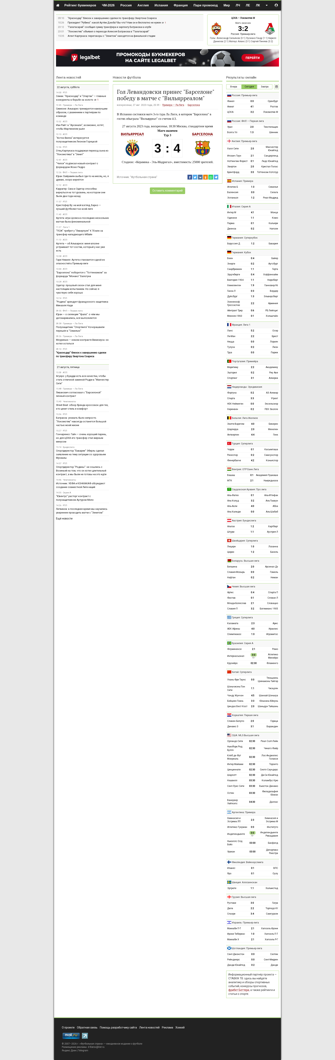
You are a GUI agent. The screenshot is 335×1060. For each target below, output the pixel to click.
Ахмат (230, 106)
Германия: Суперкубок (245, 237)
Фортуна (232, 392)
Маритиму (232, 367)
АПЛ (65, 121)
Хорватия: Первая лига (245, 715)
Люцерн (231, 546)
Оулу (275, 873)
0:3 (252, 291)
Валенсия (232, 192)
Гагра (275, 903)
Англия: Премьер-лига (244, 141)
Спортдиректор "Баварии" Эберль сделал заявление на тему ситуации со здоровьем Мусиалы (81, 454)
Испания (161, 5)
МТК (229, 480)
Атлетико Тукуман (237, 827)
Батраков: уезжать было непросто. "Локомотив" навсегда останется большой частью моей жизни (81, 421)
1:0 (252, 546)
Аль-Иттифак (271, 495)
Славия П (232, 608)
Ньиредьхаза (271, 480)
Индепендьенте (236, 834)
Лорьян (274, 341)
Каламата (232, 623)
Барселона (194, 105)
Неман (274, 577)
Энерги (231, 263)
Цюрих (230, 552)
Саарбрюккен (234, 269)
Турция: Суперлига (242, 443)
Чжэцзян (273, 688)
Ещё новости (64, 518)
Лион (275, 347)
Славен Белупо (235, 721)
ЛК (258, 5)
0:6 (252, 310)
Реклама (167, 1027)
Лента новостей (68, 77)
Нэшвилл (232, 780)
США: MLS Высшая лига (245, 735)
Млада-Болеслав (236, 603)
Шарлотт (232, 775)
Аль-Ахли (232, 506)
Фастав (231, 597)
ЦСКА (234, 18)
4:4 (252, 434)
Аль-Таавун (272, 500)
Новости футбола (127, 77)
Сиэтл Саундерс (269, 769)
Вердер (274, 291)
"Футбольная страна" (143, 177)
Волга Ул (232, 132)
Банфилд (273, 843)
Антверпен (233, 434)
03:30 (252, 780)
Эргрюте (231, 888)
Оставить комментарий (167, 190)
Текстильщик (271, 127)
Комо (275, 217)
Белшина (232, 566)
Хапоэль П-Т (271, 934)
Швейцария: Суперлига (245, 540)
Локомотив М (247, 18)
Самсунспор (271, 455)
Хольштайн (272, 316)
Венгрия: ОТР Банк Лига (245, 469)
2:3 (253, 623)
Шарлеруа (232, 429)
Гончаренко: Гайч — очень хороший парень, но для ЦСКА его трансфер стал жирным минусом (81, 438)
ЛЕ (248, 5)
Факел (230, 101)
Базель (274, 552)
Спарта (231, 398)
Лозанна (273, 546)
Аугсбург (273, 263)
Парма (230, 223)
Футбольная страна (91, 1043)
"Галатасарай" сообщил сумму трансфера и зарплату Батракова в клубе (109, 27)
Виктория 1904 (235, 280)
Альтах (231, 526)
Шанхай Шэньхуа (268, 695)
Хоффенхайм (270, 274)
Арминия (273, 303)
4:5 (252, 695)
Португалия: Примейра (245, 361)
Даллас (273, 802)
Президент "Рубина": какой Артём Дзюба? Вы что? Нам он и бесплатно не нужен (115, 22)
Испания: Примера (242, 181)
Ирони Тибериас (236, 934)
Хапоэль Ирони (269, 928)
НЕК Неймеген (235, 403)
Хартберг (273, 526)
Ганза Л (231, 291)
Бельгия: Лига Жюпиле (245, 418)
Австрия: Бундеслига (244, 520)
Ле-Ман (231, 336)
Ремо (275, 649)
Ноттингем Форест (237, 161)
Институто (272, 827)
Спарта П (273, 592)
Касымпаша (271, 449)
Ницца (230, 341)
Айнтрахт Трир (235, 310)
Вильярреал (132, 134)
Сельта (274, 192)
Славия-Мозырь (236, 572)
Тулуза (231, 347)
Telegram (83, 1050)
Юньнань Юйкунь (269, 701)
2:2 (252, 303)
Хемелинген (234, 285)
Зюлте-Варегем (235, 424)
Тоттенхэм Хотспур (267, 172)
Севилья (273, 187)
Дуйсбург (232, 296)
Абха (275, 506)
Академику (272, 367)
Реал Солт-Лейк (269, 741)
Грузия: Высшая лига (244, 897)
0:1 (252, 161)
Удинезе (232, 217)
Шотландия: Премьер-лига (247, 948)
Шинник (273, 132)
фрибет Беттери (238, 990)
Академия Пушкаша (267, 475)
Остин (230, 793)
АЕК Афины (233, 628)
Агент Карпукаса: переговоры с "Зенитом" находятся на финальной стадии (111, 35)
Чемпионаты (69, 401)
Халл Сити (233, 148)
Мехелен (273, 429)
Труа (229, 352)
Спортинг (232, 378)
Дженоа (231, 228)
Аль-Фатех (233, 495)
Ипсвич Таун (234, 155)
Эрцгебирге (233, 274)
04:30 (252, 802)
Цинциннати (234, 769)
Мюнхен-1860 (234, 316)
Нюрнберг (272, 280)
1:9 (252, 285)
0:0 (252, 101)
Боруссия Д (233, 243)
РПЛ (65, 92)
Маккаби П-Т (234, 928)
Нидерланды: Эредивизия (247, 386)
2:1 (252, 155)
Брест (275, 336)
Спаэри (231, 913)
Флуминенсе (234, 649)
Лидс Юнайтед (270, 161)
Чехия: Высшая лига (243, 586)
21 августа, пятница (68, 367)
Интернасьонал (235, 656)
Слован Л (273, 597)
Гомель (274, 572)
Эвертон (232, 166)
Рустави (231, 903)
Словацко (272, 603)
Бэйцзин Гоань (235, 701)
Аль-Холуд (233, 500)
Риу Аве (273, 372)
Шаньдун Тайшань (268, 706)
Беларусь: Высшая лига (245, 560)
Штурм (230, 531)
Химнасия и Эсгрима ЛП (234, 820)
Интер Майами (235, 764)
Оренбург (273, 101)
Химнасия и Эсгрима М (271, 820)
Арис (275, 623)
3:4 (252, 913)
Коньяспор (272, 460)
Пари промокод (205, 5)
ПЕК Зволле (271, 409)
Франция (181, 5)
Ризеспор (232, 455)
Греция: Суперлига (242, 617)
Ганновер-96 (271, 285)
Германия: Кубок (241, 252)
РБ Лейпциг (271, 310)
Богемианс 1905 (269, 608)
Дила (230, 908)
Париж (274, 352)
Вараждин (272, 726)
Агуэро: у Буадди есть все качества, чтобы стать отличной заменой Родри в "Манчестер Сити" (82, 380)
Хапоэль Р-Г (271, 939)
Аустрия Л (272, 531)
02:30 (254, 663)
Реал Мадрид (270, 197)
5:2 (252, 330)
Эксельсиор (271, 403)
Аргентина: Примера (243, 812)
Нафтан (231, 577)
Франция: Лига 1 (241, 324)
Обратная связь (87, 1027)
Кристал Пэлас (269, 166)
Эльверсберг (271, 296)
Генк (275, 434)
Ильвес (231, 868)
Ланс (230, 330)
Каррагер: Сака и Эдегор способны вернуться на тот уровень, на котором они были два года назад (80, 192)
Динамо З (232, 726)
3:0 (252, 172)
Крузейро (232, 663)
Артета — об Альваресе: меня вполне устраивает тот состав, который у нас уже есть (80, 247)
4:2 (252, 460)
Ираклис (273, 628)
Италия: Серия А (241, 206)
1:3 (252, 132)
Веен (230, 258)
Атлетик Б (232, 187)
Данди (274, 965)
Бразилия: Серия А (242, 643)
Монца (274, 212)
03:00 (253, 843)
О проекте (68, 1027)
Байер (274, 258)
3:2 (252, 112)
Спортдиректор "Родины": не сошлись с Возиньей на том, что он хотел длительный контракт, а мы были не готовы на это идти (81, 470)
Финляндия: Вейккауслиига (247, 862)
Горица (274, 721)
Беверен (273, 424)
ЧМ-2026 (108, 5)
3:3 (252, 398)
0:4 (252, 258)
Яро (229, 873)
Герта (275, 269)
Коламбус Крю (270, 780)
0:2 (252, 228)
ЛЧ (238, 5)
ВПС (275, 868)
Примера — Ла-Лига (173, 105)
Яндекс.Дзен (69, 1050)
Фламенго (272, 663)
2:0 (252, 127)
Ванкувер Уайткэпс (232, 802)
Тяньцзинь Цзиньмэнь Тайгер (268, 680)
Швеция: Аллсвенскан (244, 882)
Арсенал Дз (271, 566)
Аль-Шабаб (272, 511)
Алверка (273, 378)
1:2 (252, 197)
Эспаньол (232, 197)
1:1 (252, 217)
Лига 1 (66, 227)
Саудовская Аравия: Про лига (249, 489)
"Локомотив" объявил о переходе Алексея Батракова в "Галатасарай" (108, 31)
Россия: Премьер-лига (243, 34)
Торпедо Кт (272, 908)
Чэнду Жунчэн (235, 695)
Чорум (230, 449)
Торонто (273, 764)
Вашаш (231, 475)
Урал (229, 127)
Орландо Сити (235, 741)
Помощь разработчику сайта (118, 1027)
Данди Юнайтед (236, 965)
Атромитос (272, 634)
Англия (143, 5)
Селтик (274, 954)
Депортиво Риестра (272, 852)
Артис (230, 592)
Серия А (67, 492)
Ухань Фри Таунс (236, 679)
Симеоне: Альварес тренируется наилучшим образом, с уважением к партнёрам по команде (81, 112)
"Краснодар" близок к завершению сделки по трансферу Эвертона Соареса (112, 18)
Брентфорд (233, 172)
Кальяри (273, 223)
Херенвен (232, 409)
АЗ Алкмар (272, 392)
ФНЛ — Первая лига (73, 172)
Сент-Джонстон (235, 954)
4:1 (252, 106)
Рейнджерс (233, 959)
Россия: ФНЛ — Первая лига (248, 121)
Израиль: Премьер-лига (245, 922)
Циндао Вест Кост (237, 706)
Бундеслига (68, 447)
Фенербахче (234, 460)
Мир (227, 5)
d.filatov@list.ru (96, 1047)
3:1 (252, 378)
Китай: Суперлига (242, 672)
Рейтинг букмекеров (80, 5)
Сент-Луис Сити (235, 786)
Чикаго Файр (271, 748)
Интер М (231, 212)
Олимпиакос (234, 634)
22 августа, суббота (68, 87)
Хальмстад (272, 888)
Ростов (274, 106)
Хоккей (180, 1027)
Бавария (273, 243)
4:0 (252, 424)
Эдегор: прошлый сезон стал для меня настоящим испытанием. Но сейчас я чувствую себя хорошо (78, 289)
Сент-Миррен (271, 959)
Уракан (231, 851)
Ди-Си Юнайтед (269, 775)
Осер (275, 330)
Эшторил (232, 372)
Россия (126, 5)
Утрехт (274, 398)
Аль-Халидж (234, 511)
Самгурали (272, 913)
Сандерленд (271, 155)
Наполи (274, 228)
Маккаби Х (233, 939)
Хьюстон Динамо (268, 786)
